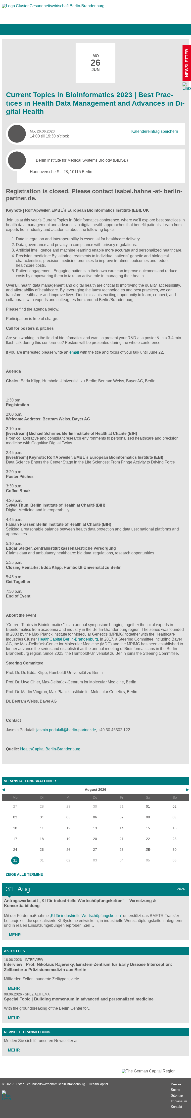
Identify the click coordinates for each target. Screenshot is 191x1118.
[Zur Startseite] (53, 8)
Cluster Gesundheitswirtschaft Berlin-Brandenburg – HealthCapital (60, 1084)
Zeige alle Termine (24, 874)
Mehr (14, 935)
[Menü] (14, 29)
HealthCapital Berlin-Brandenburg (68, 639)
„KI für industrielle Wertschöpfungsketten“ (86, 916)
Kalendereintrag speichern (154, 131)
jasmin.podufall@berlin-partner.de (66, 730)
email (74, 352)
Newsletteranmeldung (27, 1032)
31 (15, 860)
